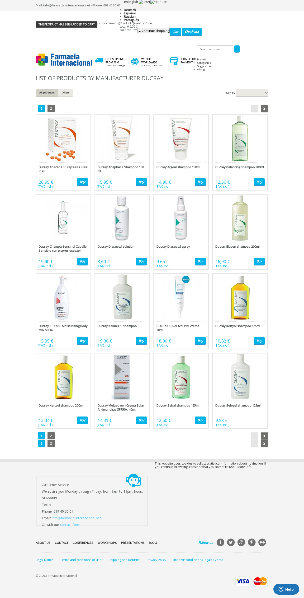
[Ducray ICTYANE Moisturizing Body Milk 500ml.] (63, 311)
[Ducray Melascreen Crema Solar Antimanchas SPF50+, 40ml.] (122, 390)
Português (131, 20)
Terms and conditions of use (80, 559)
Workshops (107, 542)
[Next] (264, 108)
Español (130, 13)
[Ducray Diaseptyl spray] (181, 232)
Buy (82, 182)
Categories (204, 62)
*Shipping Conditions (152, 65)
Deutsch (130, 10)
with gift (202, 69)
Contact (61, 542)
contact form (70, 524)
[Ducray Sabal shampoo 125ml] (181, 390)
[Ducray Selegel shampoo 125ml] (240, 390)
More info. (245, 467)
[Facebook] (221, 543)
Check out (192, 31)
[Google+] (242, 543)
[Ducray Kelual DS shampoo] (122, 311)
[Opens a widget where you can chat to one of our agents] (286, 590)
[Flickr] (262, 543)
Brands (201, 59)
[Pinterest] (252, 543)
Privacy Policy (156, 559)
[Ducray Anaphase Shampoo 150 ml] (122, 152)
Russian (130, 16)
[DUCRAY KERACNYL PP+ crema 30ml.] (181, 311)
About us (43, 542)
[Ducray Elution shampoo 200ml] (240, 232)
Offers (66, 92)
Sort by (230, 92)
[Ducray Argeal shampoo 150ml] (181, 152)
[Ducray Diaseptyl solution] (122, 232)
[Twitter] (231, 543)
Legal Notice (44, 559)
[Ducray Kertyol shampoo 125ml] (240, 311)
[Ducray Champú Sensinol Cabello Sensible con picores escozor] (63, 232)
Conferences (83, 542)
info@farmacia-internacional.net (76, 518)
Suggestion (204, 66)
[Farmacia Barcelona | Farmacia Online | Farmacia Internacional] (64, 60)
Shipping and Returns (124, 559)
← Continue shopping (153, 31)
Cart (175, 31)
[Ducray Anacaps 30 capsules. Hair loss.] (63, 152)
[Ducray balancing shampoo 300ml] (240, 152)
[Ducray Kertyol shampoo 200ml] (63, 390)
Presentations (133, 542)
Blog (153, 542)
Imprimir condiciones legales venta (198, 559)
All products (47, 92)
